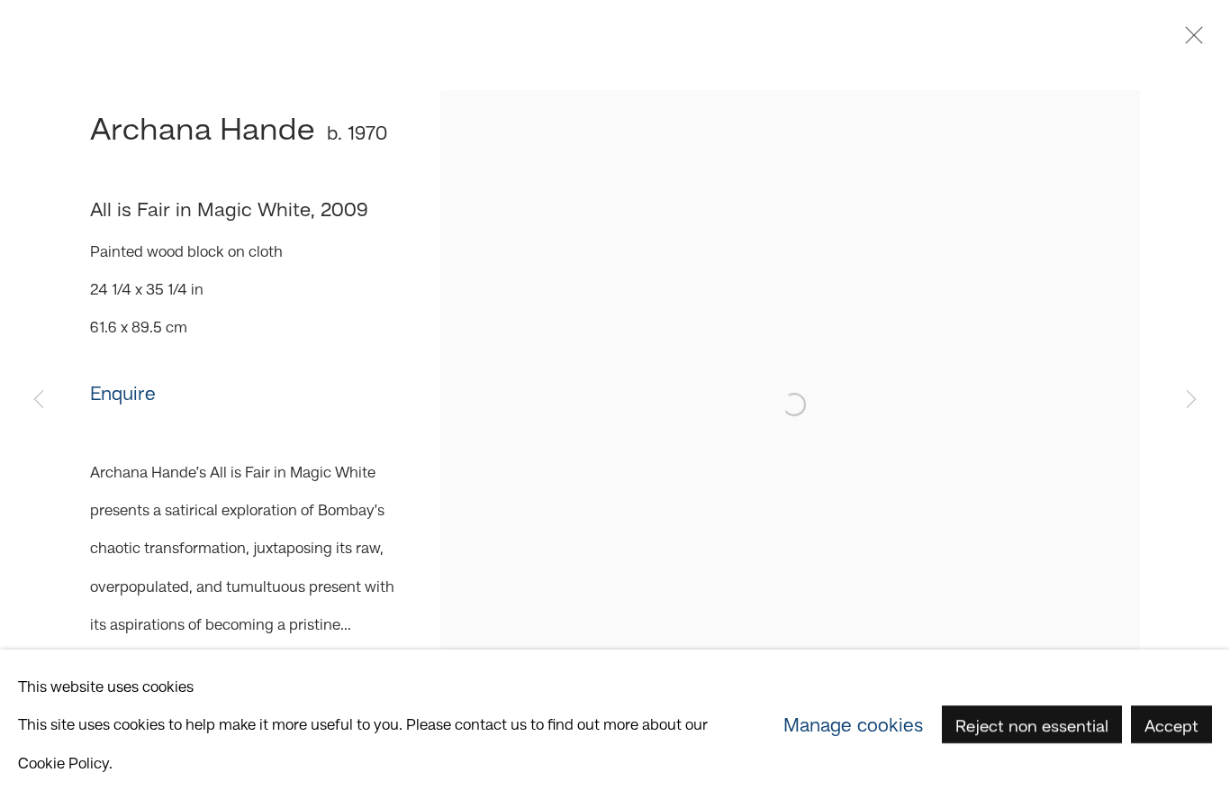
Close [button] (1189, 40)
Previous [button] (38, 400)
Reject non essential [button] (1031, 726)
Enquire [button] (123, 393)
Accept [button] (1171, 726)
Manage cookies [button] (853, 724)
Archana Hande (202, 128)
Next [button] (1191, 400)
